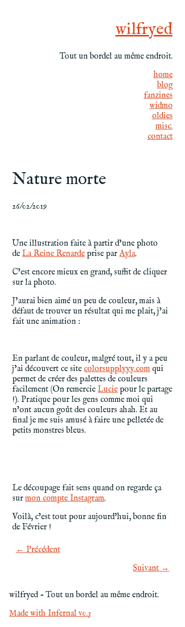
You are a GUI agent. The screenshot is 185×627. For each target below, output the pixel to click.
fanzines (158, 95)
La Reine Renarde (53, 254)
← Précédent (38, 550)
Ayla (127, 254)
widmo (161, 106)
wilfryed (144, 29)
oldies (162, 116)
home (163, 75)
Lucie (108, 389)
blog (165, 85)
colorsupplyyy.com (117, 369)
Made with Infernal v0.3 (50, 613)
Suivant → (151, 568)
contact (160, 137)
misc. (164, 126)
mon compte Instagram (64, 498)
